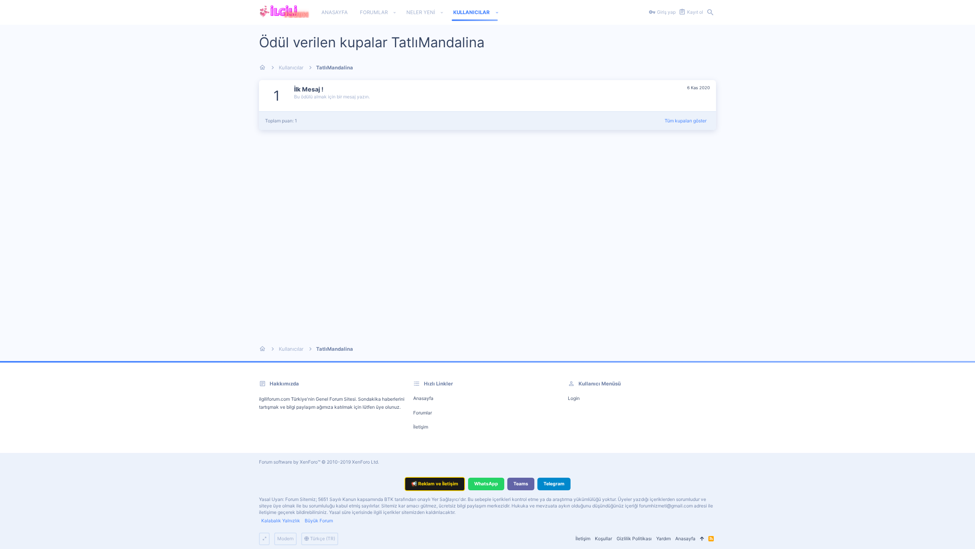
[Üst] (702, 538)
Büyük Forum (319, 520)
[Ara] (710, 12)
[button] (394, 12)
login (574, 398)
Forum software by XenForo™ (319, 462)
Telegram (553, 483)
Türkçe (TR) (322, 538)
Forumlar (422, 413)
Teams (520, 483)
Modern (285, 538)
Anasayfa (423, 398)
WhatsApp (486, 483)
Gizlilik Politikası (634, 538)
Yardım (663, 538)
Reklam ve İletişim (434, 483)
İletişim (420, 427)
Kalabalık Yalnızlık (280, 520)
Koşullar (603, 538)
